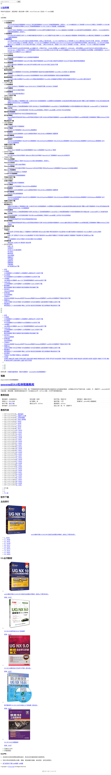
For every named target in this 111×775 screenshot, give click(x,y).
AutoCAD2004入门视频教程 (16, 86)
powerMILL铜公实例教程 (15, 79)
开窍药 (47, 358)
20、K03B (19, 448)
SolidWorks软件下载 (40, 280)
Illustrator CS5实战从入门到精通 (17, 171)
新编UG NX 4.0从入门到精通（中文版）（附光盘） (70, 44)
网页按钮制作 (54, 231)
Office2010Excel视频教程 (44, 133)
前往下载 (11, 403)
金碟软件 (67, 235)
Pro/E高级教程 (26, 276)
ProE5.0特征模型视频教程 (15, 61)
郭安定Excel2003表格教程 (15, 133)
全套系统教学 (44, 302)
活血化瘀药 (29, 358)
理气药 (52, 358)
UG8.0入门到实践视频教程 (34, 24)
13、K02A (19, 436)
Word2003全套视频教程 (15, 141)
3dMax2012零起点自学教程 (33, 155)
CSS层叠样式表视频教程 (53, 101)
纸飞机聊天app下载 (87, 235)
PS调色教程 (34, 231)
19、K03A (19, 446)
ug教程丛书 (31, 273)
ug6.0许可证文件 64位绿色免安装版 (18, 48)
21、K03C (19, 450)
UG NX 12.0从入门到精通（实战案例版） (53, 26)
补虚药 (17, 358)
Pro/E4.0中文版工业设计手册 (49, 64)
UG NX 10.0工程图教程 (42, 42)
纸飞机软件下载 (7, 763)
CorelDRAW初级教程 (52, 298)
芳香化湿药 (22, 358)
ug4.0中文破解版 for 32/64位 (67, 50)
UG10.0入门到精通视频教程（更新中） (54, 24)
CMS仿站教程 (17, 305)
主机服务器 (25, 355)
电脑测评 (73, 235)
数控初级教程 (8, 287)
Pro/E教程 (7, 275)
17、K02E (19, 443)
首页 (5, 269)
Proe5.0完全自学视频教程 (15, 57)
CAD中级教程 (17, 283)
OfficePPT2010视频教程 (29, 141)
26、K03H (19, 459)
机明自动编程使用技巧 (70, 79)
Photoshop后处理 (19, 298)
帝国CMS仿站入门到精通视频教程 (18, 106)
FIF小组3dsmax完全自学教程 (16, 155)
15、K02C (19, 439)
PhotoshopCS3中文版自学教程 (17, 168)
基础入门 (22, 231)
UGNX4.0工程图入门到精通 (93, 24)
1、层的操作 (19, 414)
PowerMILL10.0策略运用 (15, 75)
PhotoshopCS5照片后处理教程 (17, 164)
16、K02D (19, 441)
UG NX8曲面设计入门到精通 (75, 24)
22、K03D (19, 452)
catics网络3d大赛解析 (10, 280)
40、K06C (19, 485)
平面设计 (7, 296)
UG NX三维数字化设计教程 (50, 35)
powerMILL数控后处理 (84, 79)
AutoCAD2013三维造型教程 (16, 90)
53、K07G (7, 548)
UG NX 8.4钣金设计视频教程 (68, 35)
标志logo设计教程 (44, 231)
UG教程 (6, 271)
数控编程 (7, 285)
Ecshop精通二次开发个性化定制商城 (59, 110)
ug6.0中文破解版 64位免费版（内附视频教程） (90, 50)
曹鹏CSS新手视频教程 (88, 101)
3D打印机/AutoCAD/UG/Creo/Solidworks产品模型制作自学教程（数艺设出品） (73, 42)
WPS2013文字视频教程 (15, 130)
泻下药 (104, 358)
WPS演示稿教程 (35, 302)
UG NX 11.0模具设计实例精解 (96, 44)
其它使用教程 (46, 305)
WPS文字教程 (20, 239)
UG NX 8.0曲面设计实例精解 (64, 30)
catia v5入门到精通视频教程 (25, 280)
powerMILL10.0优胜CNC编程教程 (65, 72)
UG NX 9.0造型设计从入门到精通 (63, 41)
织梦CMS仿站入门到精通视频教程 (39, 106)
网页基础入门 (8, 305)
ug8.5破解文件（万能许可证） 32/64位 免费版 (43, 48)
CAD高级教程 (26, 283)
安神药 (6, 358)
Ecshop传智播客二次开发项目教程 (18, 110)
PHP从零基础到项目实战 (29, 113)
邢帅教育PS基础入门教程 (15, 161)
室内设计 (7, 289)
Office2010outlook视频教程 (61, 141)
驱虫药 (80, 358)
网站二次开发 (26, 305)
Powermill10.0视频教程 (14, 72)
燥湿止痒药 (9, 360)
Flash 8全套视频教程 (27, 150)
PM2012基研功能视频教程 (47, 75)
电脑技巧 (55, 235)
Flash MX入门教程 (50, 150)
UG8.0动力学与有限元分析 (16, 35)
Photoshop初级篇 (9, 298)
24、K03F (19, 456)
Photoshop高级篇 (30, 298)
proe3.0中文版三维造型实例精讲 (53, 61)
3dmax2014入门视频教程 (49, 155)
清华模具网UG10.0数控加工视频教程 (89, 35)
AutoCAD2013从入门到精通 (33, 86)
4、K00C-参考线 (21, 419)
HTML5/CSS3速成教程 (26, 235)
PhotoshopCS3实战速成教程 (69, 168)
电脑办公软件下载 (54, 302)
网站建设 (7, 303)
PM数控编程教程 (13, 371)
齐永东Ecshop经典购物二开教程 (38, 110)
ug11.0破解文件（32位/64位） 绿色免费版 (70, 48)
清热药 (76, 358)
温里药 (95, 358)
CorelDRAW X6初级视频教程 (16, 175)
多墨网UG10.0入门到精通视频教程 (29, 26)
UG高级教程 (24, 273)
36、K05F (19, 477)
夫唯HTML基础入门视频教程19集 (18, 101)
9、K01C (18, 428)
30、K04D (19, 466)
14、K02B (19, 437)
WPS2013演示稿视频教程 (15, 137)
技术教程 (13, 355)
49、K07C (7, 545)
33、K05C (19, 472)
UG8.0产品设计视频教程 (15, 30)
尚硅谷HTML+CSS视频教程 (20, 102)
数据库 (23, 242)
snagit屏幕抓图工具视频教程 (87, 117)
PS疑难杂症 (79, 231)
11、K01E (19, 432)
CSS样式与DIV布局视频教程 (37, 101)
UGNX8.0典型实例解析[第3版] (46, 30)
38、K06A (19, 481)
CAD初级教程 (8, 283)
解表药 (36, 358)
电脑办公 (7, 300)
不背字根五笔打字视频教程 (16, 126)
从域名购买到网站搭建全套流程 (71, 101)
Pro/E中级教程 (17, 276)
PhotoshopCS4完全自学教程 (34, 168)
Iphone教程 (48, 235)
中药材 (6, 357)
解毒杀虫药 (41, 358)
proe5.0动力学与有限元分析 (32, 64)
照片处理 (10, 231)
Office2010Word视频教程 (29, 130)
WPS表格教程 (12, 239)
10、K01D (19, 430)
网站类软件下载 (55, 305)
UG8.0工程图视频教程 (29, 30)
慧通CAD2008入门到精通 (50, 86)
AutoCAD (7, 282)
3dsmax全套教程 (9, 291)
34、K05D (19, 474)
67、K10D (7, 543)
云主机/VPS (17, 242)
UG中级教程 (16, 273)
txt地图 (21, 763)
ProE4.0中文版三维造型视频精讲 (33, 61)
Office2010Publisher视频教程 (78, 141)
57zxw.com (11, 766)
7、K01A (18, 425)
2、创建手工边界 (21, 416)
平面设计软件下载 (65, 298)
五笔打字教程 (8, 302)
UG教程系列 (8, 39)
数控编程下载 (34, 287)
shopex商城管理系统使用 (15, 117)
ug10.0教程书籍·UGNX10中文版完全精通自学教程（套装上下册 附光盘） (30, 41)
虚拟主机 (10, 242)
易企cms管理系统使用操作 (31, 117)
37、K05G (19, 479)
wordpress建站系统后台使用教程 (69, 117)
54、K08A (7, 554)
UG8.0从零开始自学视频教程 (16, 24)
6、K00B (18, 423)
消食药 (99, 358)
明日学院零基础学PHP (14, 113)
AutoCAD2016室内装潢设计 (16, 93)
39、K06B (19, 483)
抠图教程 (28, 231)
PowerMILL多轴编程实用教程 (53, 79)
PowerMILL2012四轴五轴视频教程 (33, 79)
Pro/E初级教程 (8, 276)
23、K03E (19, 454)
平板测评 (78, 235)
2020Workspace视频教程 (94, 141)
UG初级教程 (8, 273)
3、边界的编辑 (20, 417)
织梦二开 (10, 235)
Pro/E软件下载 (35, 276)
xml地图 (15, 763)
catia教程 (6, 278)
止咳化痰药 (16, 360)
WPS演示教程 (29, 239)
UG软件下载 (8, 46)
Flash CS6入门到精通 (14, 150)
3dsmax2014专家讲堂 (63, 155)
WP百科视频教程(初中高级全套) (80, 106)
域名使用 (28, 242)
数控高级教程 (26, 287)
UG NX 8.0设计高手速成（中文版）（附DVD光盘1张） (37, 44)
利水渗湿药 (57, 358)
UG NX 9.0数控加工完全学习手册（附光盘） (87, 41)
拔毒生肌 (11, 358)
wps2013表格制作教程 (30, 133)
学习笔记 (36, 235)
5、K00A (18, 421)
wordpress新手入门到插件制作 (99, 106)
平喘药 (64, 358)
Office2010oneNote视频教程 (45, 141)
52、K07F (7, 541)
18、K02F (19, 445)
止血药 (22, 360)
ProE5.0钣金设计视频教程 (15, 64)
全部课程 (3, 17)
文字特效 (16, 231)
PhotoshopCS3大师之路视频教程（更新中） (36, 161)
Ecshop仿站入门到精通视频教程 (60, 106)
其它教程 (7, 353)
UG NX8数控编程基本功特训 (33, 35)
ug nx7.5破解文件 (26, 52)
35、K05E (19, 475)
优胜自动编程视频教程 (63, 75)
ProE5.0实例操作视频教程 (31, 57)
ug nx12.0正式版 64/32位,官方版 (48, 50)
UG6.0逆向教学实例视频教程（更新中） (86, 30)
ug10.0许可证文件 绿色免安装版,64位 (94, 48)
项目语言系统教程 (35, 305)
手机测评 (61, 235)
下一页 (6, 493)
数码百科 (42, 235)
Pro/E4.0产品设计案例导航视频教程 (74, 61)
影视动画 (7, 292)
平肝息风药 (69, 358)
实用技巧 (16, 235)
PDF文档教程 (38, 239)
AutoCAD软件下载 (36, 283)
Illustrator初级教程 (40, 298)
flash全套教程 (8, 294)
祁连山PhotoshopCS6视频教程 (52, 168)
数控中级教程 (17, 287)
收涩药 (90, 358)
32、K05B (19, 470)
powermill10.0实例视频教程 (31, 75)
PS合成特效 (62, 231)
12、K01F (19, 434)
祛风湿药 (85, 358)
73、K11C (7, 550)
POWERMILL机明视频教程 (30, 72)
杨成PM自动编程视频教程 (46, 72)
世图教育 (55, 133)
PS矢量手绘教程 (71, 231)
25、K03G (19, 457)
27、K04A (19, 461)
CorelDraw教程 (96, 231)
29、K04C (19, 465)
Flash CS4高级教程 (39, 150)
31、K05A (19, 468)
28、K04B (19, 463)
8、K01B (18, 426)
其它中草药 (28, 360)
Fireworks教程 (88, 231)
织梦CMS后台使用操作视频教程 (49, 117)
